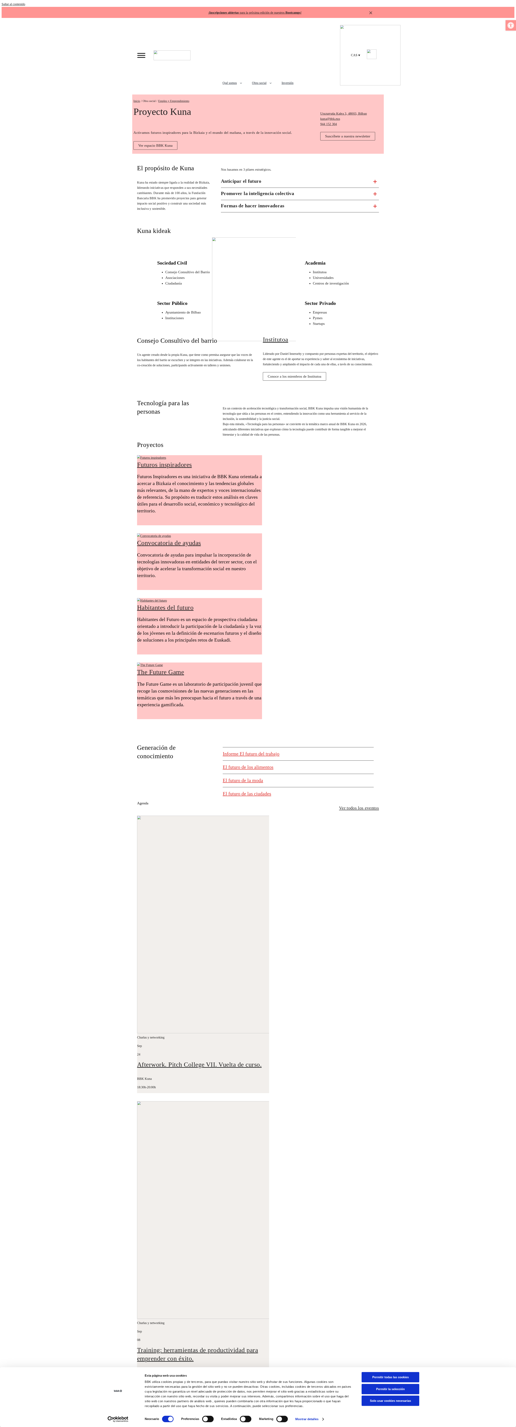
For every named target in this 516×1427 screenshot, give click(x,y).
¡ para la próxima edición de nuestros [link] (254, 12)
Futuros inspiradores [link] (164, 464)
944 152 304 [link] (328, 124)
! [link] (301, 12)
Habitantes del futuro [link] (165, 607)
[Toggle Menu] (141, 55)
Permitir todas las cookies (390, 1377)
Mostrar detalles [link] (306, 1419)
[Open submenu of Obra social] (272, 83)
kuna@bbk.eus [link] (330, 118)
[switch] (208, 1419)
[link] (511, 25)
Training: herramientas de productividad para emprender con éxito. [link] (197, 1354)
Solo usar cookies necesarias (390, 1400)
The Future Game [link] (160, 672)
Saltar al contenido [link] (13, 4)
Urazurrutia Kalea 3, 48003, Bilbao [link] (343, 113)
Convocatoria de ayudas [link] (169, 542)
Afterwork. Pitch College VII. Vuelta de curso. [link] (199, 1064)
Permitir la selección (390, 1389)
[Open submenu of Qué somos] (242, 83)
